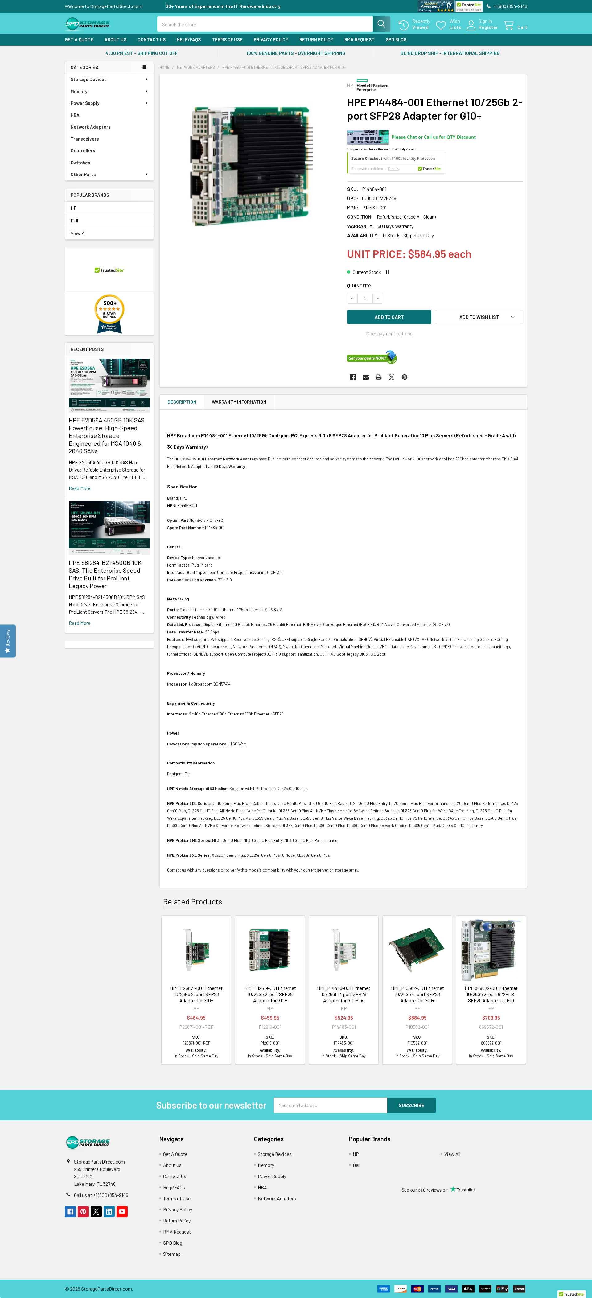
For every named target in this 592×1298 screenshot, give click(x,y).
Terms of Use (227, 39)
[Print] (378, 377)
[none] (251, 166)
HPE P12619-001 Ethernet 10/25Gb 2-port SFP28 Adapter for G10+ (270, 994)
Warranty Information (239, 402)
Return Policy (316, 39)
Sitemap (172, 1254)
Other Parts (83, 174)
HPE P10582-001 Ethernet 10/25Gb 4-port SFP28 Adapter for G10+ (417, 994)
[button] (479, 317)
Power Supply (85, 103)
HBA (75, 115)
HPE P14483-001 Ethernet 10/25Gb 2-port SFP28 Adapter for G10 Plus (343, 994)
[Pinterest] (404, 377)
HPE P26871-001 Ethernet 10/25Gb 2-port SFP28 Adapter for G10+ (196, 994)
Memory (79, 91)
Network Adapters (91, 127)
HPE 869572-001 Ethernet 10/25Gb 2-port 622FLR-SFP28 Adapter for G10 (491, 994)
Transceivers (85, 139)
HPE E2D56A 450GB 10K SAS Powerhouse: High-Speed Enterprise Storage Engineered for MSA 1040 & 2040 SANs (106, 435)
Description (181, 402)
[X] (391, 377)
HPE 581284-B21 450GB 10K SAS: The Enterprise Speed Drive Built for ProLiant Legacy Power (105, 574)
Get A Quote (79, 39)
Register (488, 27)
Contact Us (152, 39)
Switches (80, 162)
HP (74, 208)
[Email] (365, 377)
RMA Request (359, 39)
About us (115, 39)
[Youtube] (122, 1211)
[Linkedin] (109, 1211)
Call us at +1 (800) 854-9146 (101, 1195)
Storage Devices (89, 79)
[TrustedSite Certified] (469, 6)
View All (79, 233)
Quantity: (359, 285)
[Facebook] (352, 377)
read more (79, 488)
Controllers (83, 150)
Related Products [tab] (192, 901)
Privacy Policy (271, 39)
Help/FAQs (189, 39)
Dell (74, 220)
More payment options (389, 333)
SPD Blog (396, 39)
